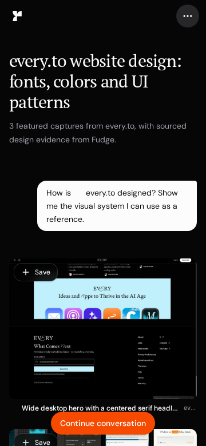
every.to (190, 408)
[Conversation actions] (187, 16)
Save (42, 272)
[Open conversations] (17, 16)
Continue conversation (103, 423)
